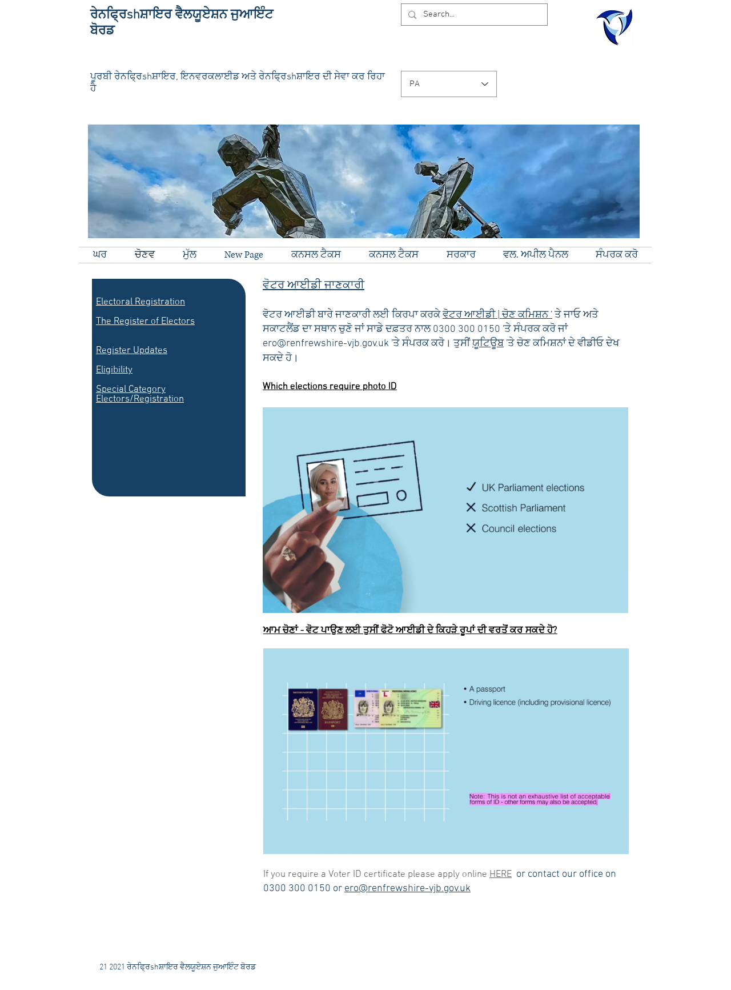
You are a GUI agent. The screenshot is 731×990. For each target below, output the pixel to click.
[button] (613, 600)
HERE (500, 874)
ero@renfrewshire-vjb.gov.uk (407, 889)
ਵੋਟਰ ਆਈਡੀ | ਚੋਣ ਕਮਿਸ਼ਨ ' (497, 315)
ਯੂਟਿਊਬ (488, 344)
